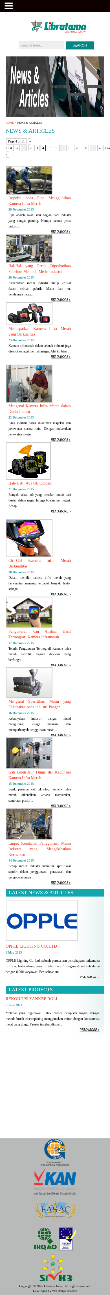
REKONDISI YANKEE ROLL (32, 998)
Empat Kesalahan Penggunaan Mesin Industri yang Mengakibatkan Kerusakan (39, 849)
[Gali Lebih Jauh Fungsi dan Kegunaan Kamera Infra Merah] (29, 768)
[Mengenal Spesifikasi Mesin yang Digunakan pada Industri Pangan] (29, 697)
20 (77, 148)
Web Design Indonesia (64, 1290)
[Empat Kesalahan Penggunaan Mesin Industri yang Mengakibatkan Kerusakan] (29, 839)
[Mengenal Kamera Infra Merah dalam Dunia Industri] (29, 402)
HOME (10, 122)
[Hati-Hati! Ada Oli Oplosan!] (28, 479)
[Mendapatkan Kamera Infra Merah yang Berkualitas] (29, 324)
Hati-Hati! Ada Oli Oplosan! (31, 483)
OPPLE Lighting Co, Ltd (31, 946)
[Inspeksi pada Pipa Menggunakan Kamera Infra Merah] (29, 194)
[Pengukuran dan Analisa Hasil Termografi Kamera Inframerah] (29, 627)
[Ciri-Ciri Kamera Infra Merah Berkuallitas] (29, 556)
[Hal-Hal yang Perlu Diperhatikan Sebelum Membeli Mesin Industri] (29, 262)
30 (85, 148)
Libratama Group (53, 1286)
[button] (10, 5)
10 (69, 148)
